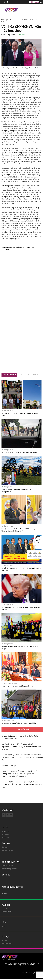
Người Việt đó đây (7, 866)
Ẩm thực (5, 937)
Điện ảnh (4, 909)
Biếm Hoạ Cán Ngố (9, 765)
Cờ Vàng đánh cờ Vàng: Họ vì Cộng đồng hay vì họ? (19, 452)
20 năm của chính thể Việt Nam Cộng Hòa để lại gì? (19, 723)
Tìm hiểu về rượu (7, 943)
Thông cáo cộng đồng (9, 869)
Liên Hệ (4, 894)
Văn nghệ (6, 905)
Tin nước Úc (5, 831)
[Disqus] (22, 287)
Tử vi (4, 922)
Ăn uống (4, 940)
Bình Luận (21, 35)
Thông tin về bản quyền (12, 887)
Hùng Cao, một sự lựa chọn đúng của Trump (17, 686)
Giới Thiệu (6, 875)
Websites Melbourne (26, 972)
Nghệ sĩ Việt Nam (7, 912)
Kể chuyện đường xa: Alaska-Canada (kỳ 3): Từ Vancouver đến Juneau (20, 737)
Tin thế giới (5, 834)
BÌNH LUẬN (6, 843)
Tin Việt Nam (5, 837)
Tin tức (5, 827)
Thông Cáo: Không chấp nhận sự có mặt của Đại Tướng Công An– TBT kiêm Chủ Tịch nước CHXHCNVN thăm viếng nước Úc (20, 773)
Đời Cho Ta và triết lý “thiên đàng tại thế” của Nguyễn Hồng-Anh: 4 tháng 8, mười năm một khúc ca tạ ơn (22, 746)
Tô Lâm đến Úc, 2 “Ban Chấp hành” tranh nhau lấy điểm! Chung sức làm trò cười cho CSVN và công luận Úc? (22, 757)
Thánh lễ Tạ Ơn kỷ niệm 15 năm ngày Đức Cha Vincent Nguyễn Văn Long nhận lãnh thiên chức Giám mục (22, 784)
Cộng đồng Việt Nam (11, 862)
